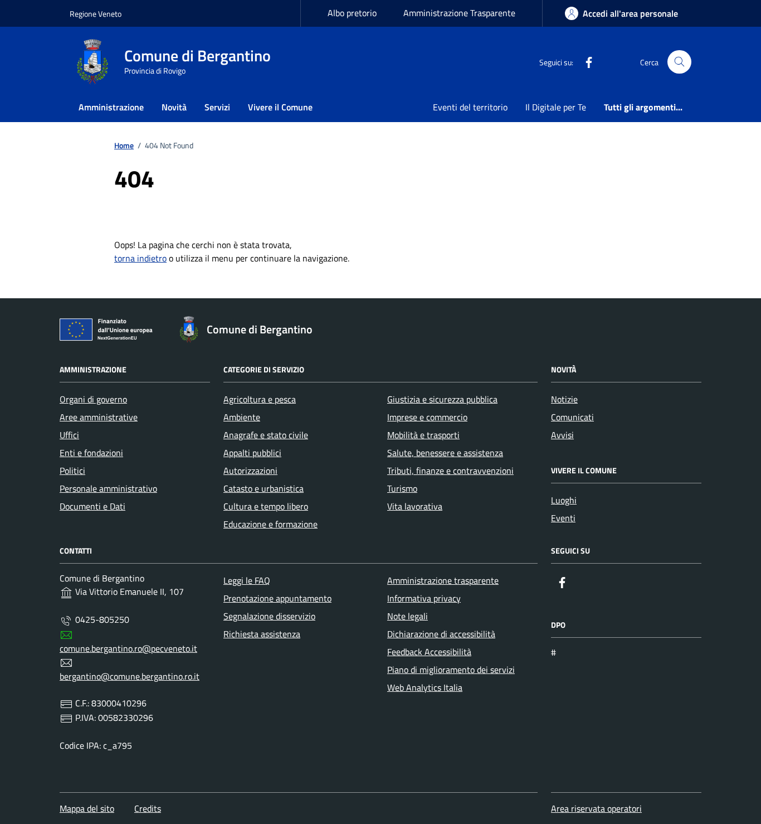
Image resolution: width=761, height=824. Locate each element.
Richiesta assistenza (261, 634)
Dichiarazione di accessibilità (441, 634)
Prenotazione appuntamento (277, 598)
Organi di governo (93, 399)
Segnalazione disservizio (269, 616)
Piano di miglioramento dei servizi (451, 669)
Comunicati (572, 417)
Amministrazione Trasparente (459, 13)
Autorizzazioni (250, 470)
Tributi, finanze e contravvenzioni (450, 470)
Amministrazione (111, 107)
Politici (72, 470)
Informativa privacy (424, 598)
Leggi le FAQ (246, 580)
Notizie (564, 399)
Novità (174, 107)
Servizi (217, 107)
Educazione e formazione (270, 524)
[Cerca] (679, 62)
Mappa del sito (87, 808)
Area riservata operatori (596, 808)
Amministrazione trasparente (443, 580)
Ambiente (241, 417)
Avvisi (562, 435)
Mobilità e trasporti (423, 435)
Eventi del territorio (470, 107)
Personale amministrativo (108, 488)
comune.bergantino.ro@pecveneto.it (128, 648)
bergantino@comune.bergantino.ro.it (129, 676)
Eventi (563, 518)
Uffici (69, 435)
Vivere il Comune (280, 107)
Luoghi (564, 500)
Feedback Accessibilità (429, 651)
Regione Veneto (95, 14)
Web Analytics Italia (424, 687)
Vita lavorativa (414, 506)
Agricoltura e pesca (259, 399)
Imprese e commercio (427, 417)
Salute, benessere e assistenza (445, 452)
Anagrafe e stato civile (265, 435)
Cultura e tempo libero (265, 506)
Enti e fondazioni (91, 452)
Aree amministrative (99, 417)
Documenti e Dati (92, 506)
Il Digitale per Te (555, 107)
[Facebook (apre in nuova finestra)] (584, 62)
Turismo (402, 488)
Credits (147, 808)
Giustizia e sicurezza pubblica (442, 399)
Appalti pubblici (252, 452)
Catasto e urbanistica (263, 488)
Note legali (407, 616)
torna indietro (140, 258)
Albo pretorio (352, 13)
